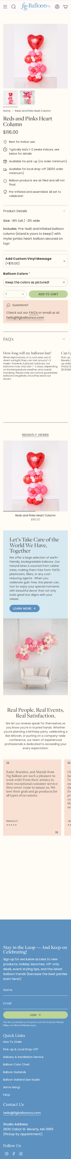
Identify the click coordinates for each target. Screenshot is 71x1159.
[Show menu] (5, 6)
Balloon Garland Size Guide (21, 1080)
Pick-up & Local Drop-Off (20, 1049)
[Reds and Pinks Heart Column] (35, 476)
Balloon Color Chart (16, 1064)
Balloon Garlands (14, 1072)
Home (6, 110)
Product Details (15, 211)
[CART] (65, 6)
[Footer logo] (18, 933)
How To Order (12, 1042)
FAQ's (33, 312)
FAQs (6, 1095)
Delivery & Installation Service (23, 1057)
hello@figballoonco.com (25, 317)
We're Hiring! (11, 1087)
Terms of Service (22, 1025)
